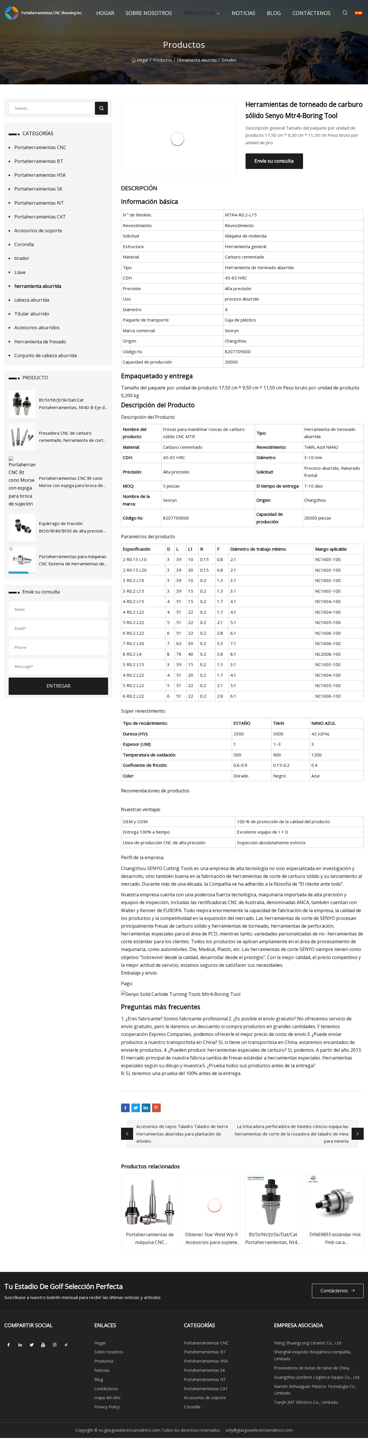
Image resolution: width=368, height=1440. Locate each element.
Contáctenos (311, 12)
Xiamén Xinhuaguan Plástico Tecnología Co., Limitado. (315, 1390)
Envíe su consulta (274, 160)
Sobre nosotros (149, 12)
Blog (274, 12)
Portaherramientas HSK (40, 175)
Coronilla (24, 244)
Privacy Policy (107, 1406)
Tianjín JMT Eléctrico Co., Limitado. (306, 1402)
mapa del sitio (107, 1397)
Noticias (243, 12)
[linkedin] (20, 1345)
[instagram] (54, 1345)
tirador (21, 258)
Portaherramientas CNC (40, 147)
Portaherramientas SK (38, 189)
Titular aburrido (31, 314)
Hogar (105, 12)
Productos (199, 12)
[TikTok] (66, 1345)
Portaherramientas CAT (40, 217)
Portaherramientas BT (38, 161)
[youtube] (43, 1345)
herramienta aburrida (197, 60)
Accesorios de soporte (38, 230)
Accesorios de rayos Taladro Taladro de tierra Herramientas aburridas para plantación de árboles (182, 1133)
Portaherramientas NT (39, 203)
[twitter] (31, 1345)
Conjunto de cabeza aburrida (45, 355)
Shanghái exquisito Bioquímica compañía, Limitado (312, 1355)
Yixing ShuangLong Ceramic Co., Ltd (307, 1343)
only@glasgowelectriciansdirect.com (259, 1430)
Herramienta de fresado (40, 341)
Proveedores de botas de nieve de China (311, 1368)
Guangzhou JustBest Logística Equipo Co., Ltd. (317, 1377)
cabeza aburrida (31, 300)
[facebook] (8, 1345)
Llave (20, 272)
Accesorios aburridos (37, 327)
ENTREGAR (58, 686)
